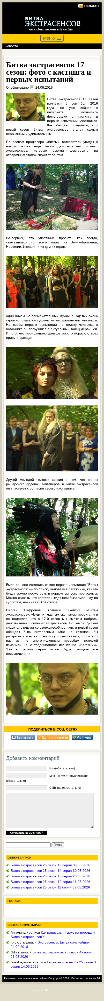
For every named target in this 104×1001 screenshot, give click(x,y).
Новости (12, 46)
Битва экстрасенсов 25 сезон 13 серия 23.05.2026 (50, 876)
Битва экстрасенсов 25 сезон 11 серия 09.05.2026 (50, 887)
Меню (49, 38)
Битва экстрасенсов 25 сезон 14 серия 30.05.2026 (50, 871)
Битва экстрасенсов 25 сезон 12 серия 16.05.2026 (50, 882)
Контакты (91, 6)
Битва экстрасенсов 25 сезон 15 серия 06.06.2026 (50, 865)
